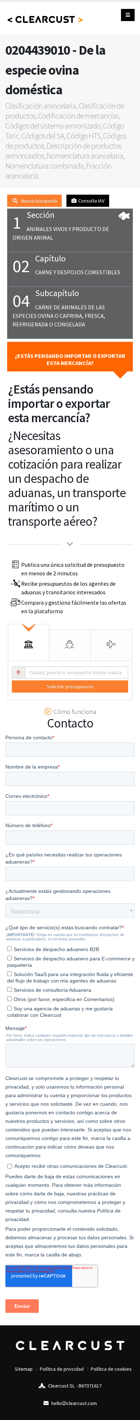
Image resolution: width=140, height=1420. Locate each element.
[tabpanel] (70, 678)
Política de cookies (111, 1369)
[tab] (28, 640)
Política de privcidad (62, 1369)
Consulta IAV (90, 201)
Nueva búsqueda (38, 201)
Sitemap (24, 1369)
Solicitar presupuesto (70, 686)
